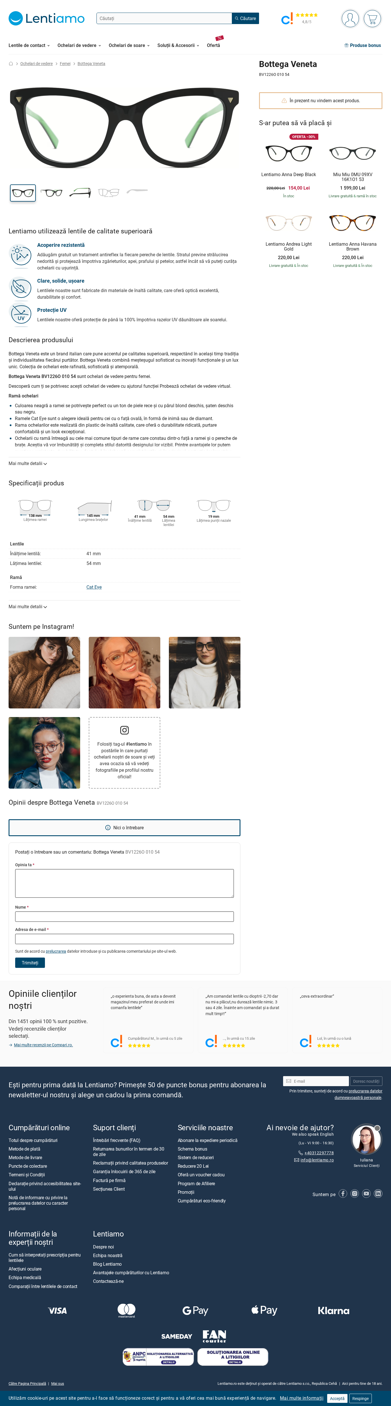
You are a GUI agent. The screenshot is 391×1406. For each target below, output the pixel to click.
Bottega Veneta (91, 63)
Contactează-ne (108, 1281)
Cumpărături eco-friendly (202, 1201)
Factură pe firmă (109, 1180)
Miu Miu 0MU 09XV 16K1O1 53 (352, 177)
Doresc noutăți (366, 1081)
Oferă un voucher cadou (201, 1174)
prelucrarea (56, 951)
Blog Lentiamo (107, 1264)
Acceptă (337, 1398)
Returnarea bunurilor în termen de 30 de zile (128, 1151)
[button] (23, 193)
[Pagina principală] (11, 63)
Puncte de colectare (28, 1166)
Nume (22, 907)
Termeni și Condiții (27, 1174)
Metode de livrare (25, 1157)
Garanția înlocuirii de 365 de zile (124, 1171)
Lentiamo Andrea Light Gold (289, 247)
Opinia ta (24, 864)
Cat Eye (94, 587)
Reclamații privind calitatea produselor (130, 1163)
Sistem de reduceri (196, 1157)
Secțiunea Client (109, 1189)
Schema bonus (192, 1149)
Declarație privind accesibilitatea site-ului (45, 1186)
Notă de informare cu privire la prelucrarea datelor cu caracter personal (38, 1203)
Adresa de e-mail (32, 929)
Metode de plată (24, 1149)
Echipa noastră (108, 1255)
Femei (65, 63)
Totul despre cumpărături (33, 1140)
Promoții (186, 1192)
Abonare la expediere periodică (208, 1140)
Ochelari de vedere (36, 63)
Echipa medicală (25, 1277)
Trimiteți (30, 963)
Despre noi (103, 1246)
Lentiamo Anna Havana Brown (353, 247)
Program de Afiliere (196, 1183)
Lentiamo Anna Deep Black (288, 174)
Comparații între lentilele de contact (43, 1286)
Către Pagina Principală (27, 1383)
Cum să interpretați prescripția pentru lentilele (45, 1257)
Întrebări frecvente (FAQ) (116, 1140)
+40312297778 (319, 1152)
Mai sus (57, 1383)
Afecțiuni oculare (25, 1269)
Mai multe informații (301, 1398)
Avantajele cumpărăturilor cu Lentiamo (131, 1272)
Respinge (360, 1398)
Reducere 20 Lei (193, 1166)
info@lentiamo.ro (317, 1159)
